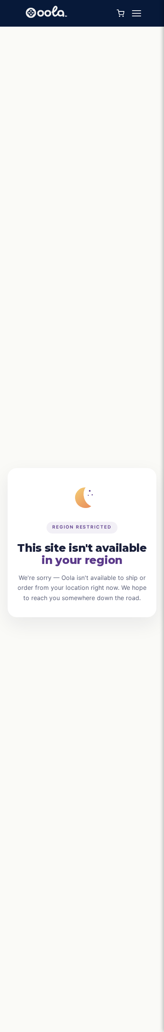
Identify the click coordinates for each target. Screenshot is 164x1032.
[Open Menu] (136, 13)
